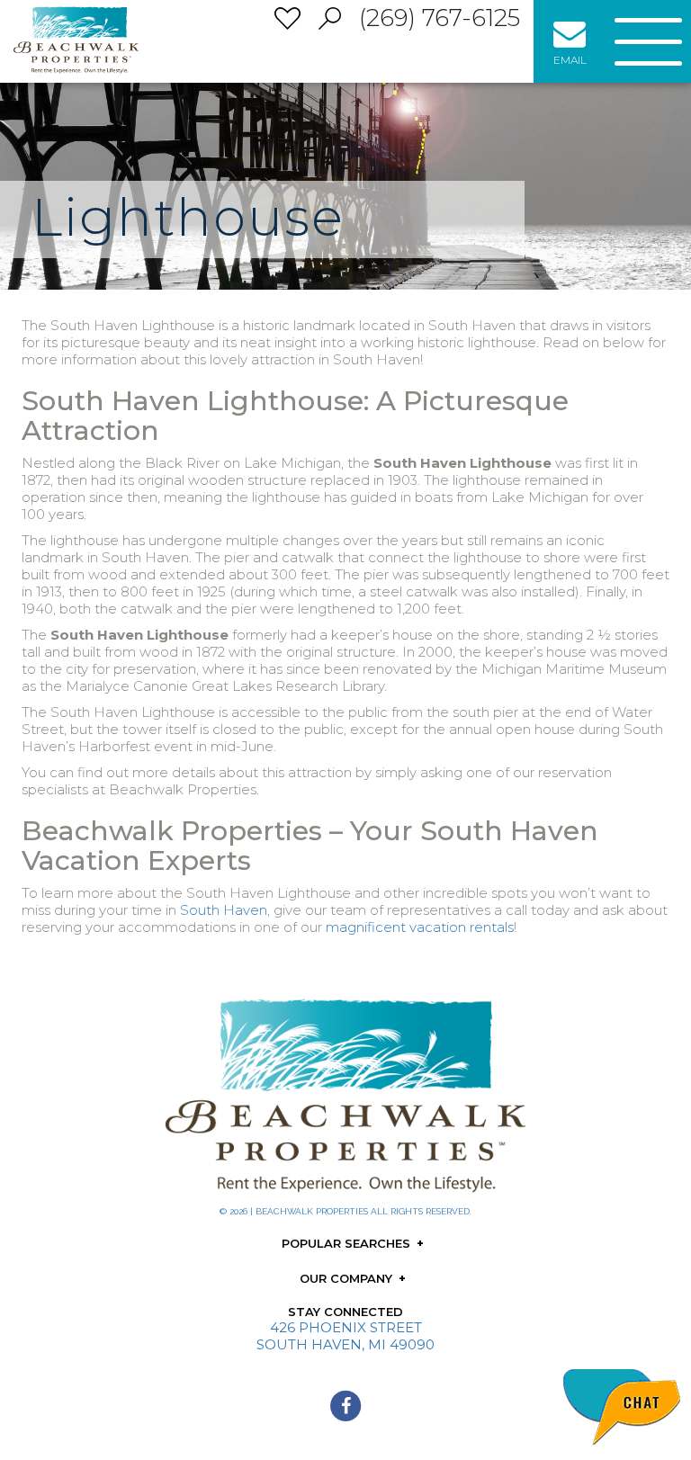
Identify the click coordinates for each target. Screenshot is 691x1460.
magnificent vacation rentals (420, 927)
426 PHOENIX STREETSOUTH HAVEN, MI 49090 (345, 1336)
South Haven (223, 909)
